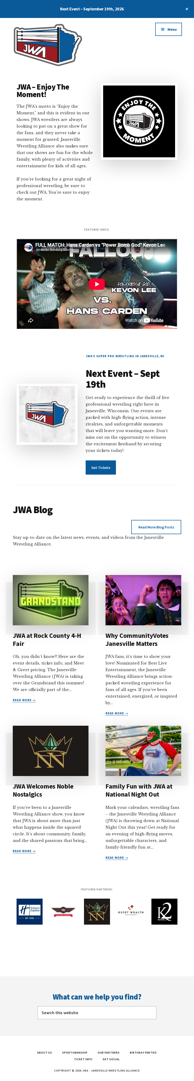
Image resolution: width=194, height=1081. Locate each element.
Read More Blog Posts (156, 527)
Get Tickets (100, 467)
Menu (172, 29)
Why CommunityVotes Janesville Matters (137, 639)
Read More (24, 700)
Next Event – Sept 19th (122, 378)
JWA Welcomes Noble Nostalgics (43, 790)
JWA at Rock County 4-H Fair (47, 639)
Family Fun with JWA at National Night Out (139, 790)
